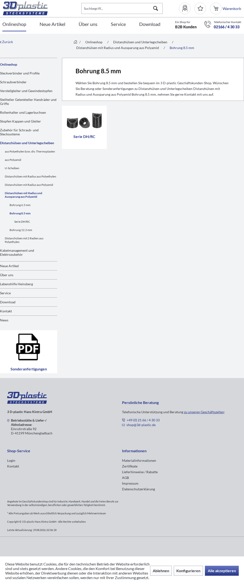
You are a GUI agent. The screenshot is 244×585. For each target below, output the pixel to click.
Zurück (7, 42)
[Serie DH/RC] (84, 119)
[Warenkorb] (216, 8)
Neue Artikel (9, 266)
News (4, 320)
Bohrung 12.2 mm (21, 230)
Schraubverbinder (13, 82)
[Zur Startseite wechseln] (75, 42)
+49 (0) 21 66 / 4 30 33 (143, 420)
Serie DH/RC (22, 221)
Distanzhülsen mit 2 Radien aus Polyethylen (24, 240)
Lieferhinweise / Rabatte (140, 472)
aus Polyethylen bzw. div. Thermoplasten (30, 151)
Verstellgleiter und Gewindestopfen (26, 91)
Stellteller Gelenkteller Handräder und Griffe (28, 102)
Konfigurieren (188, 570)
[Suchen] (155, 8)
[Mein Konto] (186, 8)
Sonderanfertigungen (28, 369)
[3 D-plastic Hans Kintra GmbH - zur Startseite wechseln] (42, 8)
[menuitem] (186, 8)
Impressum (130, 483)
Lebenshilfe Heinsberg (16, 284)
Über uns (6, 275)
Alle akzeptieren (222, 570)
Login (11, 460)
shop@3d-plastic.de (141, 425)
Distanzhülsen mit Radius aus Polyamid (29, 185)
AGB (125, 478)
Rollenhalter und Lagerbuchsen (23, 112)
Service (5, 293)
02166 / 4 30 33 (226, 27)
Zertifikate (129, 466)
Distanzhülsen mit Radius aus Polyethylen (30, 176)
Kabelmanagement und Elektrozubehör (17, 252)
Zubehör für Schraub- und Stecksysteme (19, 132)
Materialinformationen (139, 460)
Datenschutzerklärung (138, 489)
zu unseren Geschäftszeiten (204, 412)
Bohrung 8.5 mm (20, 213)
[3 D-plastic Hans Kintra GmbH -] (27, 402)
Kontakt (6, 311)
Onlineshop (8, 64)
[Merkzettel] (200, 8)
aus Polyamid (13, 160)
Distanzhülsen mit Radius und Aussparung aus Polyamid (23, 194)
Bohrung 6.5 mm (20, 205)
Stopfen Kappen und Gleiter (20, 121)
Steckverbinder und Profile (20, 73)
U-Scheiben (12, 168)
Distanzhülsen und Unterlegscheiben (27, 143)
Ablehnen (161, 570)
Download (7, 302)
